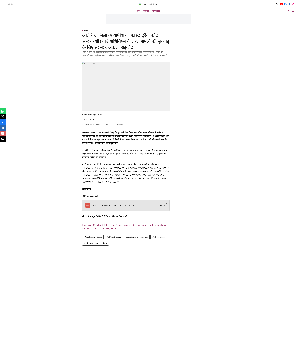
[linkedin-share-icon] (3, 129)
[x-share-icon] (3, 118)
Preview (162, 205)
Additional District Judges (95, 243)
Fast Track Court (114, 237)
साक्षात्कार (156, 11)
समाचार (146, 11)
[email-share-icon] (3, 134)
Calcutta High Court (93, 237)
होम (138, 11)
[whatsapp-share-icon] (3, 112)
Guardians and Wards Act (137, 237)
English (9, 4)
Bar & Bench (88, 119)
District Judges (158, 237)
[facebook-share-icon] (3, 123)
